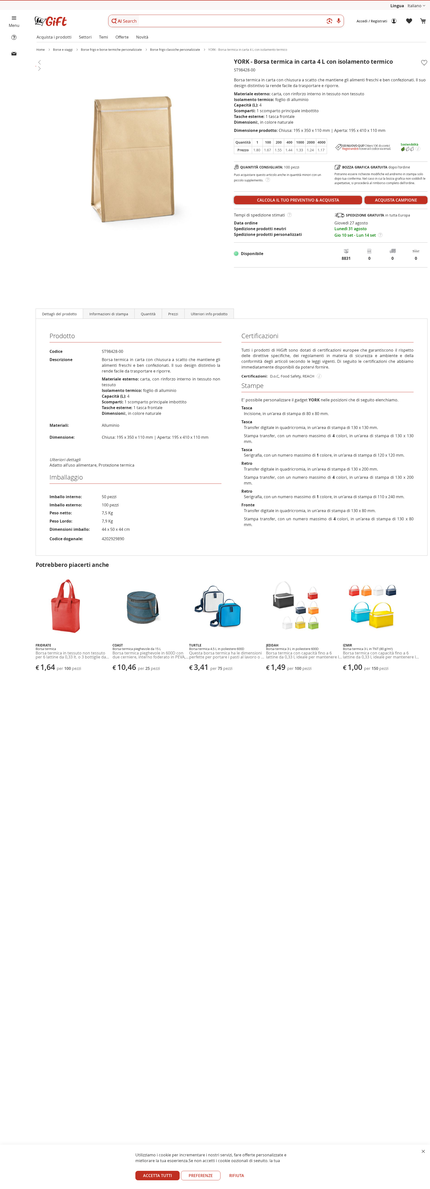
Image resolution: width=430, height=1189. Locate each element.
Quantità (148, 314)
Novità (142, 37)
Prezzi (173, 314)
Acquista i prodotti (54, 37)
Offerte (122, 37)
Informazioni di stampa (108, 314)
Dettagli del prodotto (59, 314)
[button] (416, 6)
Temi (103, 37)
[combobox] (226, 21)
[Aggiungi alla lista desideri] (424, 63)
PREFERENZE (201, 1175)
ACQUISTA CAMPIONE (396, 200)
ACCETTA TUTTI (157, 1175)
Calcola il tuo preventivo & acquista (298, 200)
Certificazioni (259, 335)
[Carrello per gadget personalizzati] (423, 21)
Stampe (252, 385)
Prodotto (62, 335)
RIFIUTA (236, 1175)
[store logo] (50, 21)
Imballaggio (66, 477)
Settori (85, 37)
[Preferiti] (409, 21)
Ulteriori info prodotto (209, 314)
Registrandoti (350, 149)
